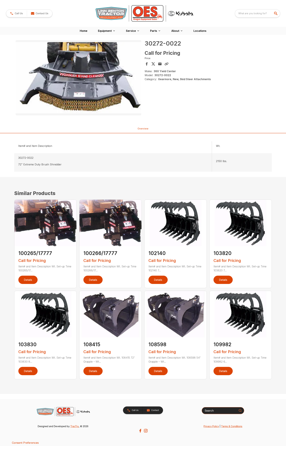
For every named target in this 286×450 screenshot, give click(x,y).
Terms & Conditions (231, 426)
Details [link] (28, 279)
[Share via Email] (160, 64)
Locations (199, 30)
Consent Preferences (25, 442)
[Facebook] (140, 430)
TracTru (74, 426)
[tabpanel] (78, 78)
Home (83, 30)
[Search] (240, 410)
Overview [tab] (143, 128)
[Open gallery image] (78, 78)
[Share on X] (153, 64)
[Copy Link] (166, 64)
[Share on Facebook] (147, 64)
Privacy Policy (211, 426)
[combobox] (257, 13)
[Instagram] (146, 430)
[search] (276, 13)
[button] (16, 13)
